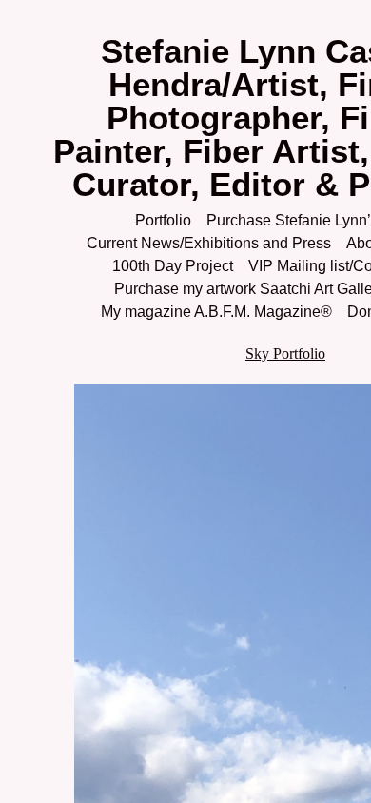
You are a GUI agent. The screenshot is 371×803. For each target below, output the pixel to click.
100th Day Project (168, 266)
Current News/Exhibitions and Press (205, 243)
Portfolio (161, 220)
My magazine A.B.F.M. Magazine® (211, 312)
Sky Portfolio (285, 353)
